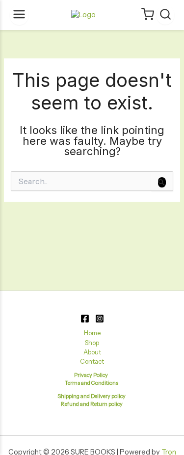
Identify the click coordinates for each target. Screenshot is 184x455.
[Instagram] (99, 318)
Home (92, 333)
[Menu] (19, 15)
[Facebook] (84, 318)
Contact (92, 361)
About (92, 352)
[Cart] (148, 15)
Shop (92, 343)
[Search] (165, 15)
